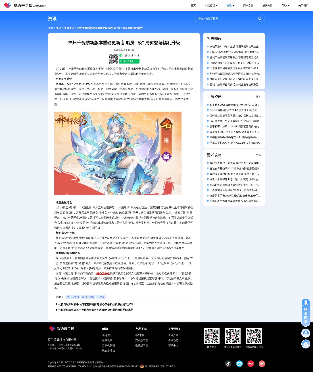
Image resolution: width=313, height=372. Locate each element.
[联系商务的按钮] (305, 312)
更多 (258, 96)
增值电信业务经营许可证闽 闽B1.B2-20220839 (115, 366)
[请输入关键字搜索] (260, 18)
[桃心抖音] (228, 363)
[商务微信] (212, 336)
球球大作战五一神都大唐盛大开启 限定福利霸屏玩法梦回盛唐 (98, 309)
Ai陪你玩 (210, 5)
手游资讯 (69, 27)
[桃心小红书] (250, 363)
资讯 (229, 5)
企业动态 (173, 340)
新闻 (105, 329)
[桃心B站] (239, 363)
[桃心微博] (262, 363)
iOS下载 (139, 335)
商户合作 (248, 5)
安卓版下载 (141, 340)
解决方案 (267, 5)
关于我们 (303, 5)
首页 (193, 5)
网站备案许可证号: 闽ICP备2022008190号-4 (69, 366)
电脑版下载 (141, 345)
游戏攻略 (107, 340)
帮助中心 (173, 345)
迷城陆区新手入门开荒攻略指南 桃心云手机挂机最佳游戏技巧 (98, 304)
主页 (50, 27)
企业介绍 (173, 335)
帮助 (284, 5)
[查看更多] (305, 343)
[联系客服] (305, 333)
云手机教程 (108, 345)
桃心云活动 (108, 350)
